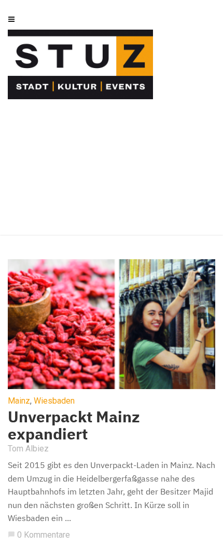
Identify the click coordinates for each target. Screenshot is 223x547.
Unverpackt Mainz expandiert (74, 425)
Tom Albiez (28, 448)
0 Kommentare (39, 535)
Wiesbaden (54, 401)
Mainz (19, 401)
